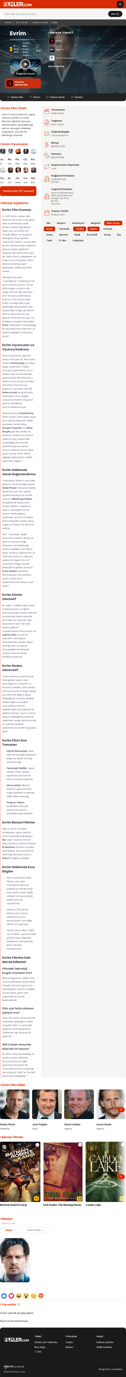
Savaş (107, 234)
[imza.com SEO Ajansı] (9, 1367)
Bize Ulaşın (40, 1347)
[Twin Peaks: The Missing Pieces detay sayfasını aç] (63, 1172)
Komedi (107, 228)
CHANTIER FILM (58, 179)
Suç (119, 234)
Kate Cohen (57, 124)
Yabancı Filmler (40, 22)
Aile (48, 223)
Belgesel (95, 223)
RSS (39, 1351)
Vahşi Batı (78, 240)
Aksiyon (61, 223)
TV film (62, 240)
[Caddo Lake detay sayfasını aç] (106, 1172)
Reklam (69, 1347)
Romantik (92, 234)
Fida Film (55, 204)
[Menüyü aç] (120, 4)
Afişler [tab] (10, 1230)
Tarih (49, 240)
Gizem (26, 55)
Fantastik (64, 228)
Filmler (8, 22)
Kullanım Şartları (104, 1342)
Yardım (69, 1342)
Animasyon (78, 223)
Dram (26, 52)
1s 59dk (38, 49)
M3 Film (55, 182)
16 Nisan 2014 (16, 49)
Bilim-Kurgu (26, 48)
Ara (113, 13)
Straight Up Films (60, 198)
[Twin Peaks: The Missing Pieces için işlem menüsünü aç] (80, 1145)
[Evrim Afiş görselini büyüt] (15, 1260)
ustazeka (117, 1369)
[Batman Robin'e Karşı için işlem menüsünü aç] (37, 1145)
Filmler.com (18, 1371)
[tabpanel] (63, 1261)
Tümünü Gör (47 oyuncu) (18, 191)
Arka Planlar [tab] (35, 1230)
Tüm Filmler (22, 22)
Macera (63, 234)
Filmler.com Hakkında (46, 1342)
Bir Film (55, 201)
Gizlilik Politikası (104, 1347)
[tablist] (24, 1230)
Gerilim (26, 43)
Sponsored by (56, 66)
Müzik (77, 234)
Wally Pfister (57, 113)
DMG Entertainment (62, 195)
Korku (49, 234)
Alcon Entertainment (62, 193)
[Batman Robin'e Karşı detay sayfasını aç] (20, 1172)
